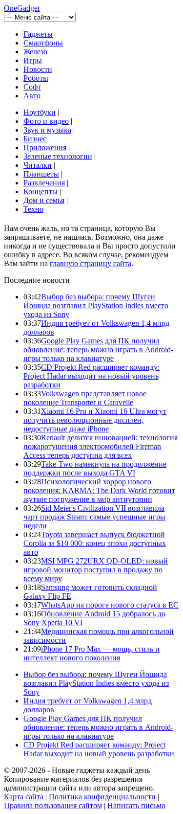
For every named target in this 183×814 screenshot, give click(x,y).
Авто (32, 95)
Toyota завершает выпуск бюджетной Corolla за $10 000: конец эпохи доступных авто (94, 543)
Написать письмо (136, 805)
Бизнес (34, 139)
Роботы (35, 78)
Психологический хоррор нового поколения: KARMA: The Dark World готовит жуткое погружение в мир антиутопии (99, 490)
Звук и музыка (47, 130)
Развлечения (44, 183)
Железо (35, 51)
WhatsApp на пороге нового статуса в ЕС (110, 605)
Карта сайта (23, 796)
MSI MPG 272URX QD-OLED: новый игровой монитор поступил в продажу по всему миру (95, 570)
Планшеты (41, 174)
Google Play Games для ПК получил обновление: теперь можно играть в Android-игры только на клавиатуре (98, 349)
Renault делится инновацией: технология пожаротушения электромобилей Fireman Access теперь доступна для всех (100, 446)
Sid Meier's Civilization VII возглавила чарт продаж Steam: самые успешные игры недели (94, 517)
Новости (37, 69)
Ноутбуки (39, 112)
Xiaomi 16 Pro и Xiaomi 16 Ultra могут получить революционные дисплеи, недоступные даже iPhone (94, 420)
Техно (33, 209)
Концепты (40, 191)
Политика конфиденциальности (102, 796)
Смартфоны (43, 43)
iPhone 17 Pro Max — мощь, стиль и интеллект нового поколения (91, 653)
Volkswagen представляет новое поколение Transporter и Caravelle (84, 398)
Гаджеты (38, 34)
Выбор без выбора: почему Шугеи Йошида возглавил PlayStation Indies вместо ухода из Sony (95, 305)
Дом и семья (43, 200)
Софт (32, 87)
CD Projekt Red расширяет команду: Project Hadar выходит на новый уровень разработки (91, 376)
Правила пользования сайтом (53, 805)
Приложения (44, 147)
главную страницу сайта (90, 263)
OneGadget (22, 8)
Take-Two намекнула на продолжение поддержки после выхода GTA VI (94, 468)
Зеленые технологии (57, 156)
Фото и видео (46, 121)
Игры (32, 60)
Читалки (37, 165)
